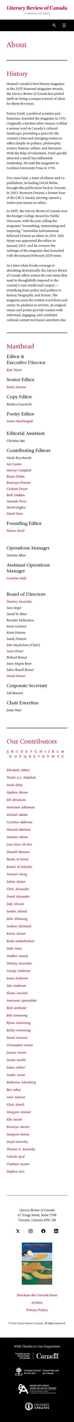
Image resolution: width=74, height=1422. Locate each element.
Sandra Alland (17, 911)
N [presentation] (10, 756)
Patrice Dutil (15, 531)
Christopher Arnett (20, 1045)
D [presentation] (22, 751)
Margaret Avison (18, 1134)
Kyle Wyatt (14, 370)
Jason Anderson (17, 978)
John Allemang (17, 919)
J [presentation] (49, 751)
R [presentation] (30, 756)
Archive (37, 1303)
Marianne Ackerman (21, 807)
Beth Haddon (16, 495)
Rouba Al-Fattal (17, 859)
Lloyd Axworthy (17, 1142)
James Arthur (16, 1067)
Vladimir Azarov (18, 1164)
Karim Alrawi (16, 934)
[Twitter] (18, 1231)
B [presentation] (12, 751)
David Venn (15, 514)
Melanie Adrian (17, 837)
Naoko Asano (16, 1075)
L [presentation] (58, 751)
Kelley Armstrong (19, 1030)
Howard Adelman (19, 829)
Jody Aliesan (15, 904)
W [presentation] (53, 756)
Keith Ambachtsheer (20, 941)
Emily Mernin (16, 387)
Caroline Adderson (19, 822)
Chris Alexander (18, 889)
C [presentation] (17, 751)
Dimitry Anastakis (19, 602)
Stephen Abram (17, 792)
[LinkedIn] (56, 1231)
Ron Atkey (14, 1090)
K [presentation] (53, 751)
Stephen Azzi (15, 1171)
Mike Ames (14, 948)
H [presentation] (40, 751)
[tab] (8, 751)
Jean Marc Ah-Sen (19, 844)
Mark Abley (15, 785)
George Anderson (18, 971)
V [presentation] (48, 756)
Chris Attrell (15, 1105)
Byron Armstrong (18, 1023)
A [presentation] (8, 751)
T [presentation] (38, 756)
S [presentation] (34, 756)
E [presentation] (27, 751)
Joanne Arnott (16, 1052)
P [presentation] (20, 756)
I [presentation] (45, 751)
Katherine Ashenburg (21, 1082)
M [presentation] (62, 751)
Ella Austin (14, 1119)
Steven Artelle (16, 1060)
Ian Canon (14, 464)
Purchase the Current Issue (37, 1295)
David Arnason (17, 1038)
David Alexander (18, 896)
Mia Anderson (16, 986)
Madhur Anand (17, 956)
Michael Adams (17, 815)
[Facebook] (43, 1231)
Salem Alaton (16, 882)
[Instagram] (30, 1231)
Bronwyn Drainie (19, 483)
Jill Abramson (16, 800)
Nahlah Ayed (15, 1157)
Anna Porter (15, 651)
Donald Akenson (18, 852)
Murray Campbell (19, 470)
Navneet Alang (17, 874)
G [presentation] (36, 751)
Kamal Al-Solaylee (19, 867)
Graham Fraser (17, 489)
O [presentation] (15, 756)
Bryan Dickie (16, 476)
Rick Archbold (16, 1008)
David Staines (16, 676)
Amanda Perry (16, 501)
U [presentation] (43, 756)
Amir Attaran (16, 1097)
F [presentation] (31, 751)
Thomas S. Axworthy (21, 1149)
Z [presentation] (62, 756)
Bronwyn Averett (18, 1127)
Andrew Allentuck (19, 926)
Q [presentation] (25, 756)
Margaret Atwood (19, 1112)
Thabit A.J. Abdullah (21, 777)
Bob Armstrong (17, 1015)
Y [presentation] (58, 756)
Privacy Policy (37, 1310)
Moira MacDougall (20, 421)
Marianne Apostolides (22, 1000)
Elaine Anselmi (17, 993)
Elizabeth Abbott (18, 770)
